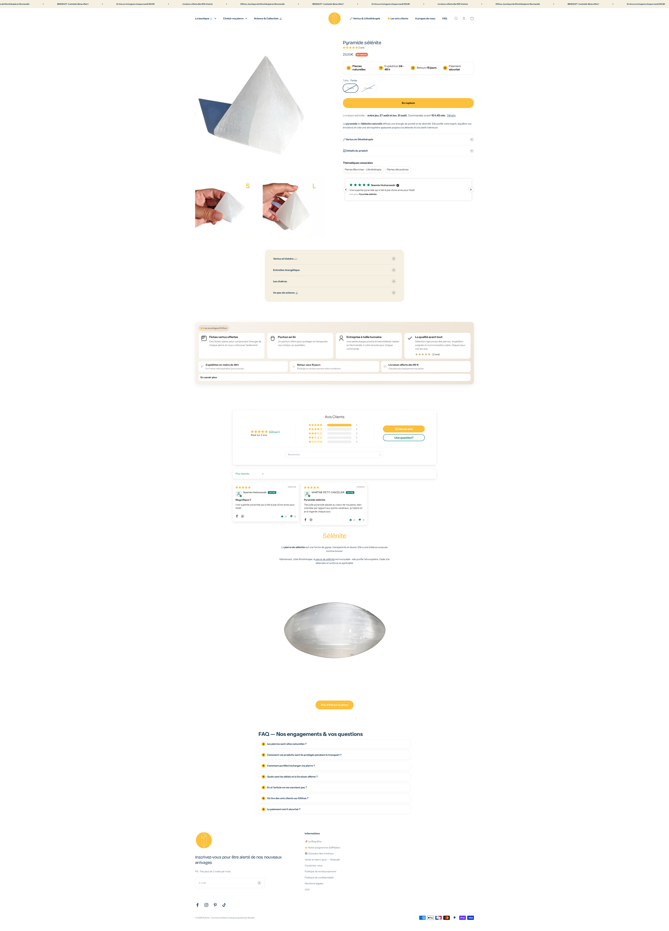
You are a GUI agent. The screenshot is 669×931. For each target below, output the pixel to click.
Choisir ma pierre (233, 18)
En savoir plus (209, 377)
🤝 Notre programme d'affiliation (322, 847)
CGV (307, 889)
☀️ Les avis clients (397, 18)
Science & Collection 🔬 (268, 18)
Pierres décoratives (398, 169)
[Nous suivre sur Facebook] (197, 905)
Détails (451, 115)
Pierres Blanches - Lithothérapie (363, 169)
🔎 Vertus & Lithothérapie (365, 18)
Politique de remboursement (320, 871)
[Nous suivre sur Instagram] (206, 905)
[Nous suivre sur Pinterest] (215, 905)
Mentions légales (314, 883)
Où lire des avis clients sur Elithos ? (287, 798)
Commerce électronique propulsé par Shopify (233, 917)
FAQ (444, 18)
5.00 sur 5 (274, 431)
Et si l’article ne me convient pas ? (287, 787)
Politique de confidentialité (319, 877)
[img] (243, 487)
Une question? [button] (403, 437)
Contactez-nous (313, 865)
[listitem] (437, 346)
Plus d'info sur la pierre (334, 704)
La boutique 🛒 (204, 18)
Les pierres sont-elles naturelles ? (286, 743)
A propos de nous (425, 18)
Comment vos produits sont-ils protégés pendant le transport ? (304, 754)
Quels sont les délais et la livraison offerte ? (292, 776)
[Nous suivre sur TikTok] (224, 905)
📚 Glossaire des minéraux (319, 853)
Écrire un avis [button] (404, 429)
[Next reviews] (471, 189)
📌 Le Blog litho (313, 841)
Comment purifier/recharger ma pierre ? (291, 765)
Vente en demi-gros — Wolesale (322, 859)
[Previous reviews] (346, 189)
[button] (350, 47)
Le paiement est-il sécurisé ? (283, 809)
